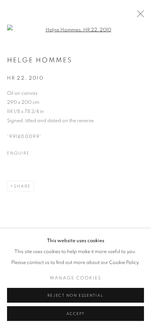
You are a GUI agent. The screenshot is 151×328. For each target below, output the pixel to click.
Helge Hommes (39, 60)
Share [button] (22, 186)
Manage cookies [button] (75, 278)
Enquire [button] (18, 153)
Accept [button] (75, 314)
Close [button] (138, 16)
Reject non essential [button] (75, 295)
